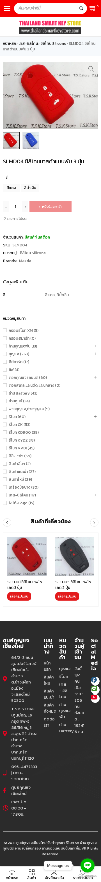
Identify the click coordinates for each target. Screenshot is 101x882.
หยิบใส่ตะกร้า (52, 206)
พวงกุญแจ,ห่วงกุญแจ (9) (29, 409)
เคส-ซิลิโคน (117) (22, 495)
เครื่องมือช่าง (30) (23, 487)
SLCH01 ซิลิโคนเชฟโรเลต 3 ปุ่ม (24, 585)
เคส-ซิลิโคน (28, 43)
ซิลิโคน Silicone (53, 43)
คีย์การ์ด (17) (19, 362)
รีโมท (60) (17, 417)
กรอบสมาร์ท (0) (22, 338)
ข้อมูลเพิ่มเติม (16, 282)
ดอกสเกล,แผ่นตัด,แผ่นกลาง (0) (34, 385)
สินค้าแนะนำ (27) (22, 472)
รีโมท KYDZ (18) (22, 440)
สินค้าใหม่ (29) (20, 479)
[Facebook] (95, 681)
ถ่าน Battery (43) (23, 393)
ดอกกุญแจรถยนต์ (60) (28, 378)
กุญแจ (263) (19, 354)
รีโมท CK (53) (19, 425)
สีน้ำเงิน (30, 187)
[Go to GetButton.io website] (88, 876)
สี (7, 177)
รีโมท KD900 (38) (24, 432)
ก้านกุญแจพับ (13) (23, 346)
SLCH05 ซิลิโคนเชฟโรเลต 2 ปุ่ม (73, 585)
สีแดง (11, 187)
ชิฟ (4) (14, 370)
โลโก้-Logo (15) (21, 503)
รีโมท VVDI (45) (22, 448)
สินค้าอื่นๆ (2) (20, 464)
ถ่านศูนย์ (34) (19, 401)
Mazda (25, 261)
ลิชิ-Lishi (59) (20, 456)
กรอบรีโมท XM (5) (23, 330)
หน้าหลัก (9, 43)
